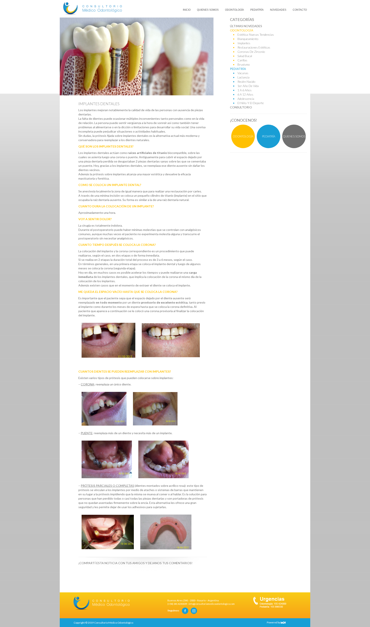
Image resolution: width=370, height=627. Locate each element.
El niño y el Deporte (250, 103)
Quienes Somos (208, 9)
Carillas (242, 60)
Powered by (274, 622)
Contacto (300, 9)
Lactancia (243, 77)
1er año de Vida (248, 86)
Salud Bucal (244, 56)
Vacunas (242, 73)
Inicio (187, 9)
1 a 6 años (244, 90)
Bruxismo (243, 64)
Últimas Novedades (246, 26)
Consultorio (241, 107)
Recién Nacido (246, 81)
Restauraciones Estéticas (253, 47)
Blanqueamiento (247, 39)
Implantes (243, 43)
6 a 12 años (245, 94)
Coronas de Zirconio (251, 51)
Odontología (234, 9)
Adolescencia (245, 98)
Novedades (278, 9)
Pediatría (257, 9)
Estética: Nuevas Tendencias (255, 34)
